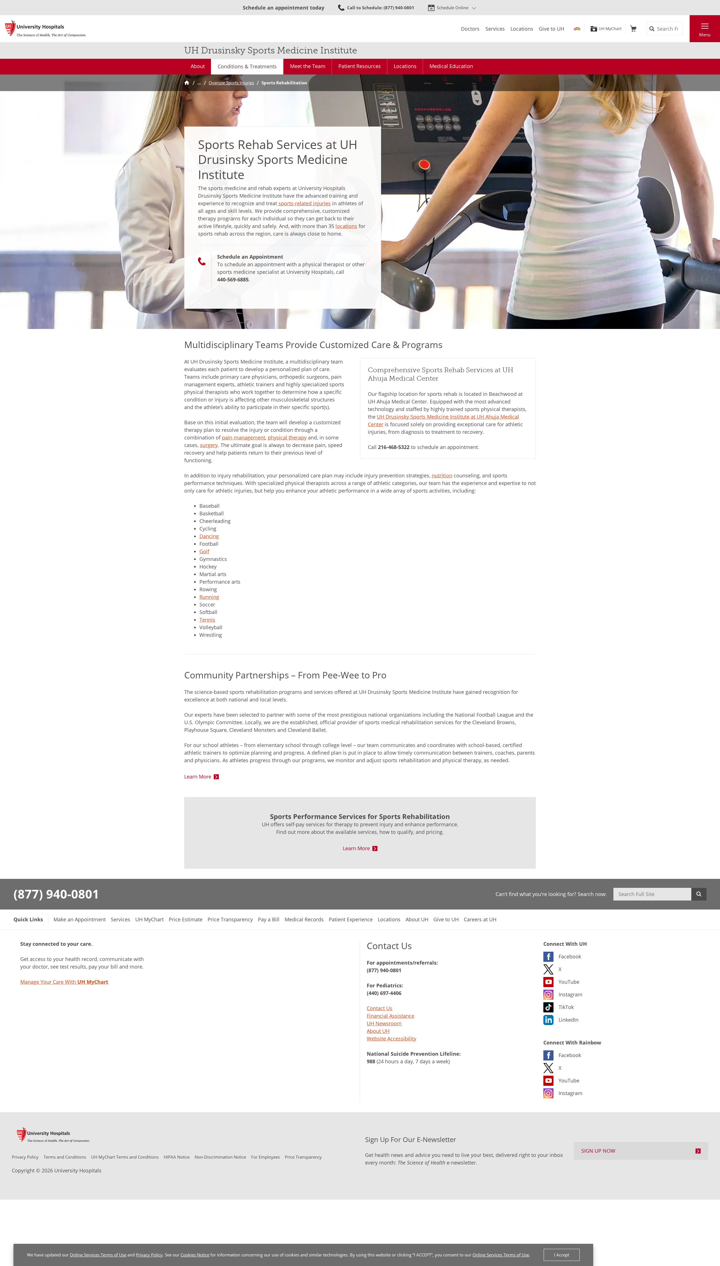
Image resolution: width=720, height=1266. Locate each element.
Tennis (207, 619)
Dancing (209, 536)
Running (209, 596)
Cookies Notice (195, 1255)
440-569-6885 (233, 279)
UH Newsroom (384, 1023)
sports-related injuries (304, 203)
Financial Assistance (390, 1015)
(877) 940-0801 (56, 894)
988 (371, 1061)
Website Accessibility (391, 1038)
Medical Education (451, 66)
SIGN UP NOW (598, 1150)
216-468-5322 (394, 447)
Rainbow (577, 29)
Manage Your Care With (64, 981)
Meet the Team (307, 66)
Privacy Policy (149, 1255)
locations (346, 226)
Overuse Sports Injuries (231, 82)
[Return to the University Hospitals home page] (45, 28)
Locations (405, 66)
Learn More (197, 776)
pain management (243, 437)
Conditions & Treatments (247, 66)
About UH (378, 1031)
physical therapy (287, 437)
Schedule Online (452, 7)
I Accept (561, 1255)
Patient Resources (359, 66)
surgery (209, 445)
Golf (204, 551)
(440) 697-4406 (384, 993)
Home (186, 83)
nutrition (442, 475)
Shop (633, 29)
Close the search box (686, 28)
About (198, 66)
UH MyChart (610, 28)
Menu (704, 34)
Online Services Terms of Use (98, 1255)
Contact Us (379, 1008)
